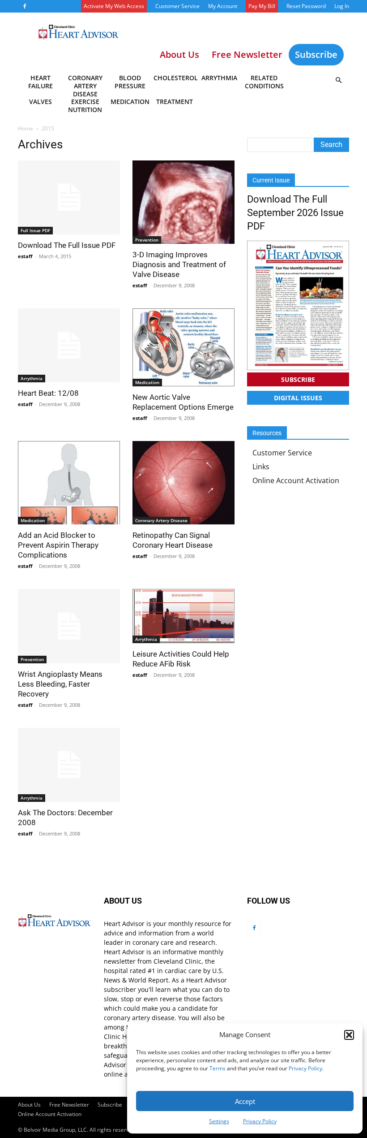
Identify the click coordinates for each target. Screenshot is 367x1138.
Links (260, 467)
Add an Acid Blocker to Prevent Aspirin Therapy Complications (58, 545)
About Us (29, 1104)
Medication (130, 101)
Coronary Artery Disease (85, 83)
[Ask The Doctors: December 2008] (69, 765)
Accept (245, 1101)
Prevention (146, 240)
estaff (25, 256)
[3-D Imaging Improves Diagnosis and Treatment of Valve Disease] (183, 202)
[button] (349, 1034)
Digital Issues (298, 398)
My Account (222, 6)
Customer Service (177, 6)
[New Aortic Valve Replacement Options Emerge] (183, 347)
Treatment (174, 101)
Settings (219, 1121)
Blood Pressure (130, 82)
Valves (40, 101)
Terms (217, 1068)
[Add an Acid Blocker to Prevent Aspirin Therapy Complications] (69, 482)
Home (25, 128)
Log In (341, 6)
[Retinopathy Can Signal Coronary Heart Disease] (183, 482)
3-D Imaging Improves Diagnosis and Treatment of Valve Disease (179, 264)
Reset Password (306, 6)
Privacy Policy (305, 1068)
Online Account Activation (295, 480)
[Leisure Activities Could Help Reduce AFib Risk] (183, 616)
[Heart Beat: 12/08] (69, 345)
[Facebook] (24, 6)
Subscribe (316, 54)
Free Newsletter (69, 1104)
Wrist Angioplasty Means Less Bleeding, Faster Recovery (60, 684)
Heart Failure (40, 82)
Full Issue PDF (35, 230)
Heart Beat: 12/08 (48, 393)
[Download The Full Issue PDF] (69, 197)
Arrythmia (219, 78)
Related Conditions (264, 82)
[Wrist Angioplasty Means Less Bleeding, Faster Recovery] (69, 626)
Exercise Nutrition (85, 105)
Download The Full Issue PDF (66, 245)
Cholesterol (175, 78)
